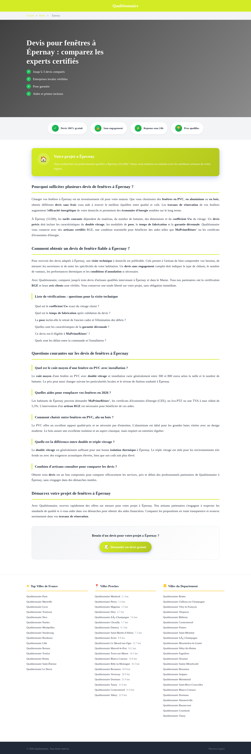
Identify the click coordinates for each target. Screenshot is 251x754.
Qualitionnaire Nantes (38, 622)
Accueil (30, 15)
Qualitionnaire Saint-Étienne (41, 663)
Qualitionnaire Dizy (105, 611)
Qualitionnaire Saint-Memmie (178, 632)
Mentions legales (216, 748)
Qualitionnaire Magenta (108, 606)
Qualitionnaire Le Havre (39, 669)
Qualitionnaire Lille (36, 643)
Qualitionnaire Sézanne (175, 658)
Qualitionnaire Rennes (38, 648)
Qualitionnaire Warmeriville (178, 700)
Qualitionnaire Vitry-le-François (180, 606)
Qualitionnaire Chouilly (108, 622)
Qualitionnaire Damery (107, 627)
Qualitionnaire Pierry (106, 601)
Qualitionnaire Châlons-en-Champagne (184, 601)
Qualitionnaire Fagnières (176, 653)
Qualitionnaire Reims (37, 658)
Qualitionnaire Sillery (106, 695)
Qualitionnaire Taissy (106, 684)
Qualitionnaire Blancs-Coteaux (111, 658)
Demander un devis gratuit (125, 547)
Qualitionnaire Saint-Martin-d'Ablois (114, 632)
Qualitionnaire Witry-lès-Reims (179, 648)
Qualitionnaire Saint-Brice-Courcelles (183, 684)
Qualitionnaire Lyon (37, 606)
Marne (42, 15)
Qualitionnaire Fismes (174, 627)
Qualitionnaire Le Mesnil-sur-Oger (113, 643)
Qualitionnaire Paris (36, 596)
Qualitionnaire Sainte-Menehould (180, 663)
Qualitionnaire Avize (106, 637)
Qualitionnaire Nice (36, 617)
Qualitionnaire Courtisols (176, 710)
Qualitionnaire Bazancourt (177, 705)
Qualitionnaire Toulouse (39, 611)
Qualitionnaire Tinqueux (176, 611)
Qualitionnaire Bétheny (175, 617)
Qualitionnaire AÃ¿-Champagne (112, 617)
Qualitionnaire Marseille (39, 601)
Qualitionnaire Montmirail (177, 679)
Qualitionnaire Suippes (175, 674)
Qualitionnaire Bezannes (108, 669)
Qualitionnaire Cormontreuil (110, 689)
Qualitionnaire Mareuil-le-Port (111, 648)
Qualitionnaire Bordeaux (39, 637)
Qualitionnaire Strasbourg (40, 632)
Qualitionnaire (125, 6)
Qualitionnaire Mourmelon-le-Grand (182, 643)
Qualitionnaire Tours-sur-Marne (112, 653)
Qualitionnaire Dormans (108, 679)
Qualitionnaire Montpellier (40, 627)
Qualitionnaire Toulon (38, 653)
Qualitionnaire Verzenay (108, 674)
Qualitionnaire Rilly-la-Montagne (113, 663)
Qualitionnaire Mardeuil (108, 596)
